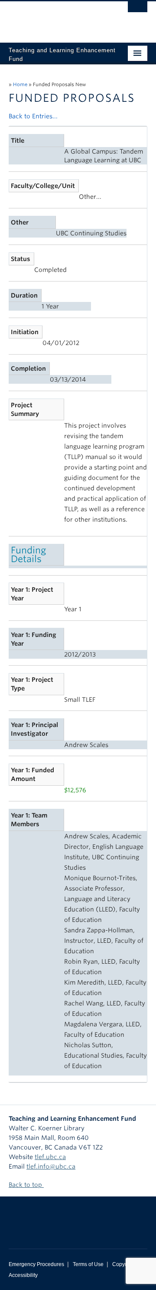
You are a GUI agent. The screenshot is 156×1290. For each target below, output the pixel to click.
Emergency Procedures (36, 1264)
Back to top (26, 1184)
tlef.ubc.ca (50, 1156)
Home (20, 84)
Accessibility (23, 1275)
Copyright (123, 1264)
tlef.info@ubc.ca (50, 1166)
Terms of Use (88, 1264)
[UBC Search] (137, 10)
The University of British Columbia (57, 17)
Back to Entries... (33, 116)
